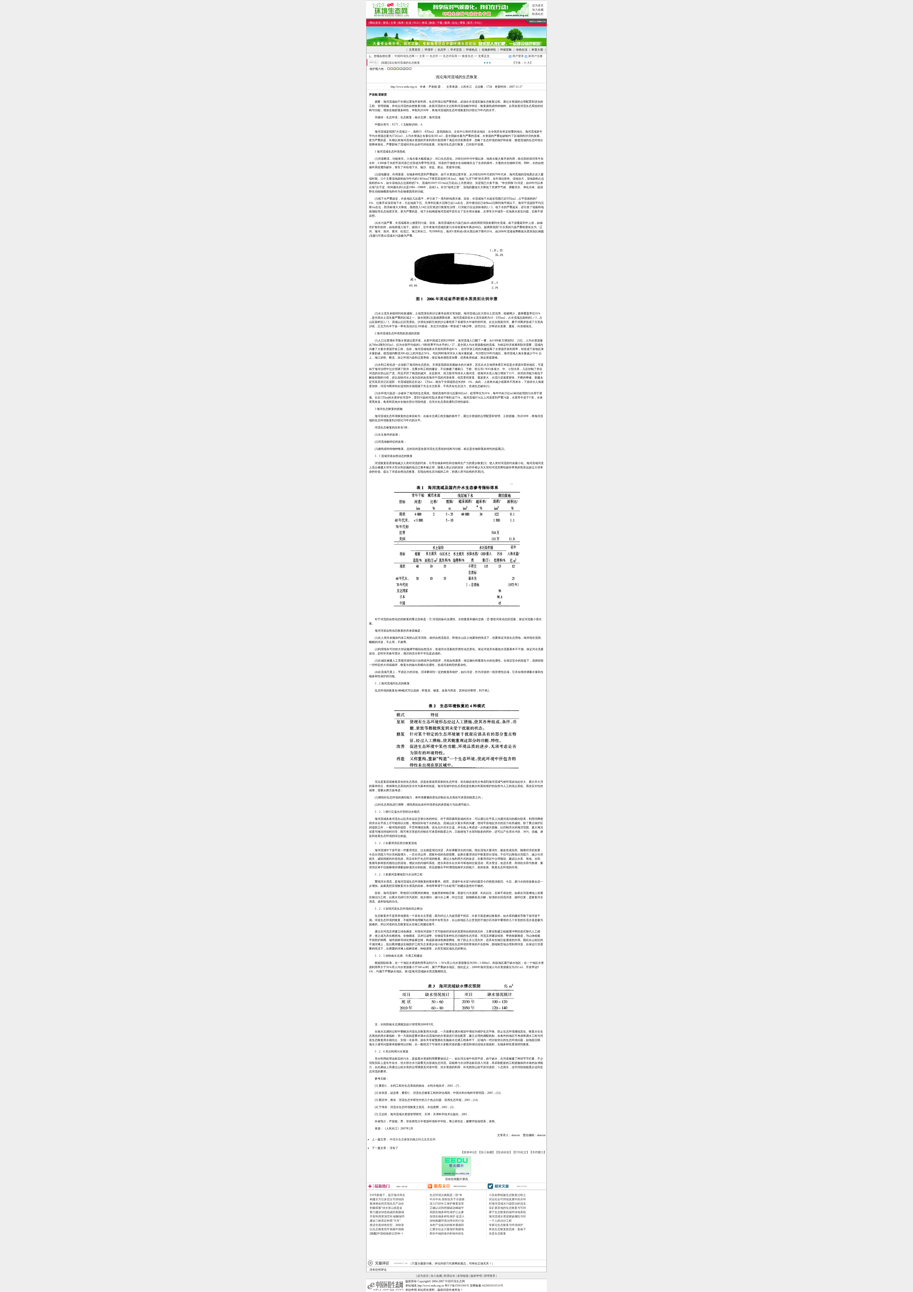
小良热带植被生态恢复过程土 (507, 1195)
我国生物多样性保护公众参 (447, 1212)
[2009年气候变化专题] (473, 16)
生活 (408, 22)
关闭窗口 (538, 1152)
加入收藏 (538, 9)
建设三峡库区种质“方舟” (385, 1220)
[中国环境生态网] (391, 16)
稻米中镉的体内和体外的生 (447, 1233)
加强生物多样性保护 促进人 (447, 1216)
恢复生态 (467, 56)
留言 (470, 22)
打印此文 (520, 1152)
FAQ (478, 22)
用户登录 (518, 56)
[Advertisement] (456, 1248)
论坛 (455, 22)
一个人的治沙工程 (500, 1220)
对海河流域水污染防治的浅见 (507, 1203)
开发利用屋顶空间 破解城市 (387, 1216)
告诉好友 (503, 1152)
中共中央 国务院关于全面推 (447, 1199)
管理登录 (489, 1276)
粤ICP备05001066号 (457, 1285)
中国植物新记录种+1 (390, 1233)
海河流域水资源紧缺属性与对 (507, 1216)
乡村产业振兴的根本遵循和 (447, 1225)
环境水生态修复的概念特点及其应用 (412, 1139)
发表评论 (469, 1152)
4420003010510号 (492, 1285)
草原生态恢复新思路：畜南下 (507, 1229)
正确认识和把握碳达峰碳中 (447, 1208)
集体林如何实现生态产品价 (387, 1203)
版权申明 (476, 1276)
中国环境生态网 (404, 56)
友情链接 (463, 1276)
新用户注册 (535, 56)
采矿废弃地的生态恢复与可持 (507, 1208)
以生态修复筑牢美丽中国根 (387, 1229)
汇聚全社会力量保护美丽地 (447, 1229)
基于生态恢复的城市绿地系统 (507, 1212)
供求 (401, 22)
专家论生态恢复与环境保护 (506, 1225)
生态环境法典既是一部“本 (446, 1195)
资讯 (386, 22)
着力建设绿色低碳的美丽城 (387, 1212)
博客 (462, 22)
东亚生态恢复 (497, 1233)
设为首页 (538, 5)
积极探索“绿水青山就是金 (386, 1208)
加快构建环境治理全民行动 (447, 1220)
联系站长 (538, 14)
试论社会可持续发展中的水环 (507, 1199)
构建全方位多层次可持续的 (387, 1199)
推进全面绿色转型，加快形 (387, 1225)
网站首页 (375, 22)
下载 (439, 22)
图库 (447, 22)
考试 (424, 22)
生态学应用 (450, 56)
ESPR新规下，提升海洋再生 (387, 1195)
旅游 (432, 22)
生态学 (434, 56)
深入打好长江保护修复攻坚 (447, 1203)
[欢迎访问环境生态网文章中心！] (456, 45)
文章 (393, 22)
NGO (416, 22)
